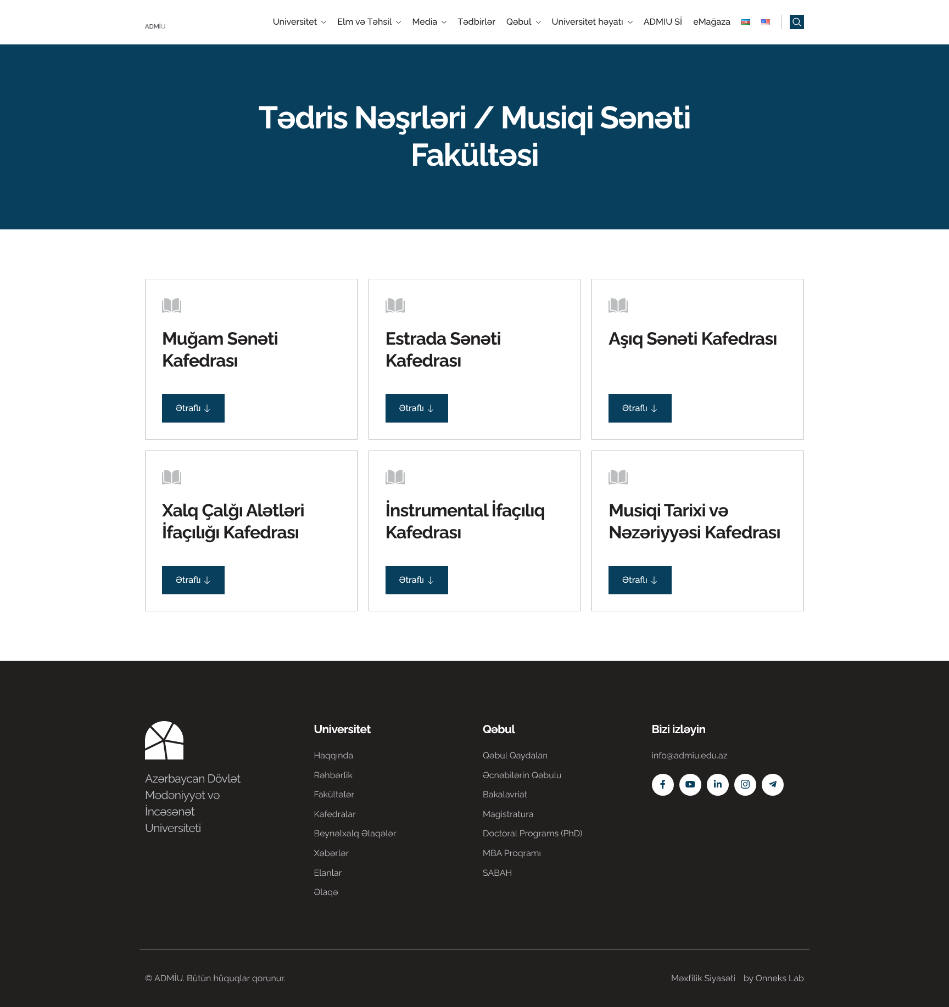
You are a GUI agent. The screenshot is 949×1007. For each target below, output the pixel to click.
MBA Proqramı (512, 853)
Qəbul (519, 22)
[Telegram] (773, 785)
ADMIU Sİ (663, 22)
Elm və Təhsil (364, 22)
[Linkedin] (718, 785)
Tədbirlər (476, 22)
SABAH (497, 873)
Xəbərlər (331, 853)
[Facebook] (663, 785)
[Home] (178, 21)
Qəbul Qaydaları (515, 755)
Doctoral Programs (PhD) (532, 833)
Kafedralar (335, 814)
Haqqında (334, 755)
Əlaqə (326, 892)
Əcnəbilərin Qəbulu (522, 775)
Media (424, 22)
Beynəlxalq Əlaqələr (355, 833)
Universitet (295, 22)
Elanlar (328, 873)
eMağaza (711, 22)
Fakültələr (334, 794)
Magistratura (508, 814)
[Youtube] (690, 785)
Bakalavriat (505, 794)
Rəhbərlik (333, 775)
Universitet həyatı (587, 22)
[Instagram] (745, 785)
